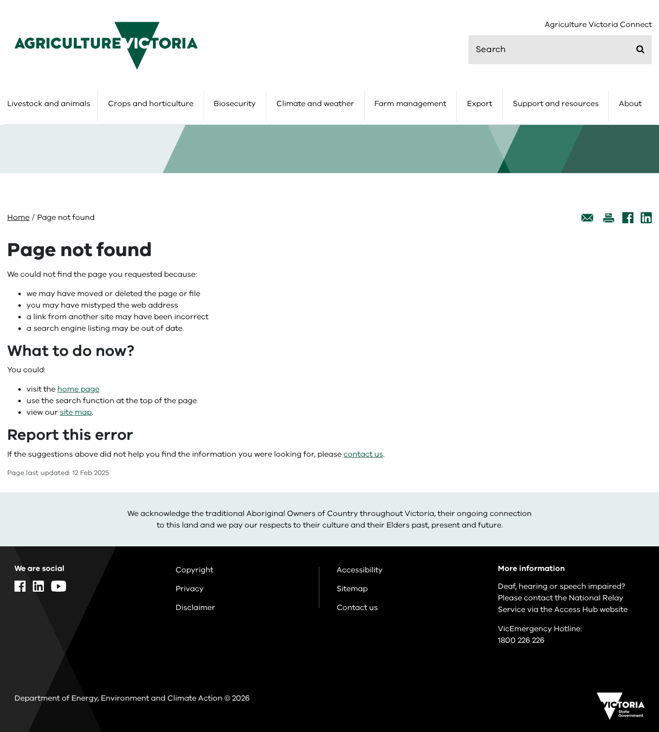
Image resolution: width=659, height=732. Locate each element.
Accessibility (360, 570)
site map (76, 412)
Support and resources (556, 103)
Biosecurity (235, 103)
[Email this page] (587, 218)
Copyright (194, 570)
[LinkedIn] (646, 217)
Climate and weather (315, 103)
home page (78, 389)
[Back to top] (621, 640)
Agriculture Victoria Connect (598, 25)
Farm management (410, 103)
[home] (106, 45)
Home (18, 217)
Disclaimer (195, 607)
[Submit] (640, 49)
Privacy (190, 588)
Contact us (357, 607)
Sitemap (352, 588)
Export (479, 103)
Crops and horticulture (150, 103)
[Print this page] (608, 218)
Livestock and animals (48, 103)
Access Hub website (591, 609)
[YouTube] (58, 586)
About (630, 103)
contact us (363, 454)
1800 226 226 (521, 640)
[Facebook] (627, 217)
